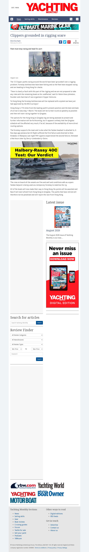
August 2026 (53, 230)
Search (39, 323)
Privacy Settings (62, 548)
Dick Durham (15, 41)
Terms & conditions (40, 548)
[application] (44, 160)
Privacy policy (52, 548)
